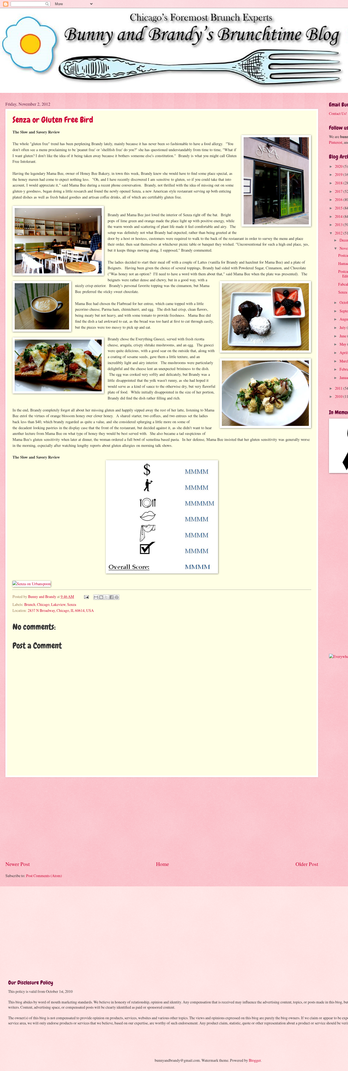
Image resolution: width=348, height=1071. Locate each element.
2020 (339, 166)
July (343, 327)
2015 (339, 207)
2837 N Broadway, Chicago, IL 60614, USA (61, 610)
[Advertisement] (162, 819)
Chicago (43, 604)
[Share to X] (106, 597)
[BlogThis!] (101, 597)
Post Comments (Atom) (44, 875)
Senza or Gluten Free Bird (53, 120)
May (343, 344)
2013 (339, 224)
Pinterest (335, 142)
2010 (339, 396)
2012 (339, 233)
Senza (71, 604)
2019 (339, 174)
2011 (339, 388)
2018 (339, 182)
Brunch (29, 604)
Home (162, 864)
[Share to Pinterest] (116, 597)
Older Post (307, 864)
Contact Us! (338, 113)
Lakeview (58, 604)
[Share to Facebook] (111, 597)
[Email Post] (86, 596)
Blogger (255, 1060)
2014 (339, 216)
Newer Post (17, 864)
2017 (339, 191)
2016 (339, 199)
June (343, 335)
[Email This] (96, 597)
